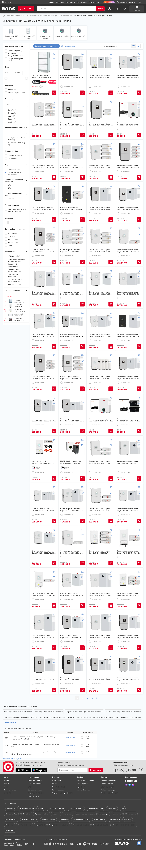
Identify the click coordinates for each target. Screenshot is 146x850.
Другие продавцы (17, 92)
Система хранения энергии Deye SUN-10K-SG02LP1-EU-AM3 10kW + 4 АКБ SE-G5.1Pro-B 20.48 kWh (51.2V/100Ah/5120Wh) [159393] (71, 251)
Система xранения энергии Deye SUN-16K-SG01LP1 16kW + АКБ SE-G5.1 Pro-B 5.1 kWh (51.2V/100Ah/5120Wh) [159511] (72, 552)
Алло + (12, 90)
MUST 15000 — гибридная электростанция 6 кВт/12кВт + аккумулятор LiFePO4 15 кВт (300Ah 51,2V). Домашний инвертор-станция (71, 462)
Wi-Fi (11, 245)
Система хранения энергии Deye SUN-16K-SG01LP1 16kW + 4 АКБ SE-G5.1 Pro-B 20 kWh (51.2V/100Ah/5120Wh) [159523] (44, 124)
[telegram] (128, 770)
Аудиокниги (81, 787)
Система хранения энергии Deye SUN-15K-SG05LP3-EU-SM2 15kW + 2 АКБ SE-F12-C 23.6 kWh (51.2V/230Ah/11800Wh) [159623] (71, 637)
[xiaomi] (46, 844)
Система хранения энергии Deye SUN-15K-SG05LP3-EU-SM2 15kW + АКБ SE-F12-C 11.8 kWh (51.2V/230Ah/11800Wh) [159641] (71, 76)
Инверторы (14, 169)
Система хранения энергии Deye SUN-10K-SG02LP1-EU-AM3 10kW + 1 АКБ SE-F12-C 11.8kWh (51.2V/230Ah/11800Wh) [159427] (43, 335)
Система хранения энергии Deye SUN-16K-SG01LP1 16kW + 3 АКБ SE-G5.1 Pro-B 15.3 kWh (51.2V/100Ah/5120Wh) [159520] (44, 166)
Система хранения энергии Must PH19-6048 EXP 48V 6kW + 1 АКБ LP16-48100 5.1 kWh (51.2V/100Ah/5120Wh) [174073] (128, 124)
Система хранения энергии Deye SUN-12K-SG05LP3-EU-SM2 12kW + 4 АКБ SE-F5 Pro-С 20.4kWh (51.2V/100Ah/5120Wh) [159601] (71, 420)
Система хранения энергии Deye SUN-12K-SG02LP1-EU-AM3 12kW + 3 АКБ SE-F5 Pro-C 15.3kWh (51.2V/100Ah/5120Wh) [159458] (128, 76)
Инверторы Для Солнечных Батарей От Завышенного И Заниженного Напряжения (109, 717)
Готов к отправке (15, 51)
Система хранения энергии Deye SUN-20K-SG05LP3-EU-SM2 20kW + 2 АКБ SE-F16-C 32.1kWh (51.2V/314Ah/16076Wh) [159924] (100, 209)
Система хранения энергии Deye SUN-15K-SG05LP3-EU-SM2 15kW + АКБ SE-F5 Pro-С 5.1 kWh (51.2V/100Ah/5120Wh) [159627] (44, 679)
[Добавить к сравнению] (54, 54)
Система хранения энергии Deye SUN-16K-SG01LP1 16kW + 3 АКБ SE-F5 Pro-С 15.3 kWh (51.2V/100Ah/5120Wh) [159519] (129, 510)
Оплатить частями (59, 787)
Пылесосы (9, 825)
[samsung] (60, 844)
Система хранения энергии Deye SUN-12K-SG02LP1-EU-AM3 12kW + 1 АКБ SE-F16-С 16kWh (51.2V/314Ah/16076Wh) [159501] (101, 637)
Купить (54, 93)
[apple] (50, 844)
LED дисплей (14, 256)
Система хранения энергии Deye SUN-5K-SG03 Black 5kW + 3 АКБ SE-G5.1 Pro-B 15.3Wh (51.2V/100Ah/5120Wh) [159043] (72, 209)
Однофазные (15, 155)
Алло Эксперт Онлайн (85, 781)
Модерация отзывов (36, 793)
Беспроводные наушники (85, 814)
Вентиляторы (115, 819)
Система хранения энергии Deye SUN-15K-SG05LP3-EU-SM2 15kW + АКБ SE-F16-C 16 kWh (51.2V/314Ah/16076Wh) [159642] (71, 679)
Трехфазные (14, 158)
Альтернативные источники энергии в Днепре (41, 16)
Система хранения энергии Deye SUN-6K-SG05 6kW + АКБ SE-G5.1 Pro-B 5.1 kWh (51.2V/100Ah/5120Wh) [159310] (44, 594)
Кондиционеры (99, 819)
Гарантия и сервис (35, 784)
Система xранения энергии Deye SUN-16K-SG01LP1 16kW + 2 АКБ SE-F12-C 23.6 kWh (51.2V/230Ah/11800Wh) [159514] (44, 552)
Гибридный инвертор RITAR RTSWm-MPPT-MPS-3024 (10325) (20, 319)
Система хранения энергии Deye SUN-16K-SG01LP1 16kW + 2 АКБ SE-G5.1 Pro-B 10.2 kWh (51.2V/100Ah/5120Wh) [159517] (100, 510)
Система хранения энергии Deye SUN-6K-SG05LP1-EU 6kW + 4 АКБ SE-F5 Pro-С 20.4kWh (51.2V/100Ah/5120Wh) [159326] (99, 378)
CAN (11, 236)
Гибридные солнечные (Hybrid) (16, 139)
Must (11, 116)
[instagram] (122, 770)
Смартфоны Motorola (96, 808)
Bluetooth (12, 233)
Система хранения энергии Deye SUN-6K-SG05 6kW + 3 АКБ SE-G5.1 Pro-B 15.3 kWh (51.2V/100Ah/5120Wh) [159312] (128, 594)
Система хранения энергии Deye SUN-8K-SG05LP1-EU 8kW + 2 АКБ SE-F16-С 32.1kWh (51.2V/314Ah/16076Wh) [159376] (99, 76)
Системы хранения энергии (15, 173)
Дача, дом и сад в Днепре (15, 16)
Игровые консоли (48, 819)
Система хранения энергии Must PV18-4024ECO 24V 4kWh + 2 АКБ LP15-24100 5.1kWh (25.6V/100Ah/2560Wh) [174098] (129, 420)
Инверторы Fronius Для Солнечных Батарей (57, 717)
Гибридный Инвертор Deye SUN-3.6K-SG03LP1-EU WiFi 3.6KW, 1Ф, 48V (20, 310)
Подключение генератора (13, 275)
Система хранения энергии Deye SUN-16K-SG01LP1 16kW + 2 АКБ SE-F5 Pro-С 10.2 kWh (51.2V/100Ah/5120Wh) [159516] (72, 293)
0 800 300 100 (131, 781)
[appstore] (23, 770)
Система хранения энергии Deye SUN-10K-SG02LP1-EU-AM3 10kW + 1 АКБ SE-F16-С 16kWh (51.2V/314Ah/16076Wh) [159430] (44, 637)
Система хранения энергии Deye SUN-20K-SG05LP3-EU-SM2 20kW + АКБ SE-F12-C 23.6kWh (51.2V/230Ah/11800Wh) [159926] (43, 209)
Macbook (56, 814)
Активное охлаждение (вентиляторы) (16, 260)
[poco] (72, 844)
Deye (12, 110)
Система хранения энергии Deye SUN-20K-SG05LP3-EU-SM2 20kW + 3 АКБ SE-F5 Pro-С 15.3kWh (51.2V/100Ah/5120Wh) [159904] (128, 378)
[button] (40, 94)
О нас (6, 787)
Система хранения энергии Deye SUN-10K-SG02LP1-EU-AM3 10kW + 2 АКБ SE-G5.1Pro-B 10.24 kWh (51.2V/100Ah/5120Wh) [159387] (100, 462)
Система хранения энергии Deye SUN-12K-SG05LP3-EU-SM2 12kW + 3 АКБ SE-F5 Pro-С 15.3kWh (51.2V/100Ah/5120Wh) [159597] (43, 420)
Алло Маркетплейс (108, 781)
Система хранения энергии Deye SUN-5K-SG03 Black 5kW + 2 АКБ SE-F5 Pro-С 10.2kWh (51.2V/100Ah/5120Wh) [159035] (128, 335)
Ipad (122, 808)
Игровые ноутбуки (41, 814)
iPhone (40, 808)
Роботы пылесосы (24, 825)
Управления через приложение (15, 280)
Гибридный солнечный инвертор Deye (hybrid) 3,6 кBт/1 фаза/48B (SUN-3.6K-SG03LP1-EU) (20, 306)
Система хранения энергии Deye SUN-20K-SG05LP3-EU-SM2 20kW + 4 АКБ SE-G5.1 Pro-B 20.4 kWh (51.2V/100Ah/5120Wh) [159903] (128, 166)
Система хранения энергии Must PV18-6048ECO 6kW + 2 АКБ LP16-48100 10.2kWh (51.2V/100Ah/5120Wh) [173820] (100, 420)
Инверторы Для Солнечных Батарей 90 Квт (20, 717)
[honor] (104, 844)
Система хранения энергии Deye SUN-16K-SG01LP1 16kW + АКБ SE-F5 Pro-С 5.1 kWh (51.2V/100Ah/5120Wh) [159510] (129, 462)
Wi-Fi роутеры (130, 814)
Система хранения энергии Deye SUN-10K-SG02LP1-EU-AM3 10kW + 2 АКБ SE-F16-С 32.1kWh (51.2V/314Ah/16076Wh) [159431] (100, 594)
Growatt (12, 113)
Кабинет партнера (108, 790)
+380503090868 (69, 745)
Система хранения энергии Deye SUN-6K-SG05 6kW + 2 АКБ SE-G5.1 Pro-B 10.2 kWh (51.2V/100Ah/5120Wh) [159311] (128, 552)
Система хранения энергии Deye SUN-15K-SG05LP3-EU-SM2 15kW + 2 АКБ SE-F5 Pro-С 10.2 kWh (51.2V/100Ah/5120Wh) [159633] (128, 679)
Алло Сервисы (82, 784)
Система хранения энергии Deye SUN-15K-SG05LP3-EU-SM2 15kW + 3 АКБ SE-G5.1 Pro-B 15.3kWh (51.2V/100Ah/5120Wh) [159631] (43, 251)
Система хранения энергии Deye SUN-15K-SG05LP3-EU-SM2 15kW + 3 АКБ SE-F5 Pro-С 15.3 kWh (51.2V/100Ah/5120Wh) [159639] (100, 679)
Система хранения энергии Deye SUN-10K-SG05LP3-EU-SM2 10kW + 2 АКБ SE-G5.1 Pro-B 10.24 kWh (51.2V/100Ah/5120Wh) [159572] (71, 124)
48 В (11, 199)
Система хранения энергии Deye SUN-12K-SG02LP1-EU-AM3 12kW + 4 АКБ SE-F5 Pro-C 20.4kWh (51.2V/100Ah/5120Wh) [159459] (100, 335)
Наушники (67, 814)
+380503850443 (69, 738)
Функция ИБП (14, 284)
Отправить (39, 8)
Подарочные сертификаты (62, 793)
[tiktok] (141, 770)
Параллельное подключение (14, 270)
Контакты (7, 793)
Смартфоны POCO (76, 808)
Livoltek (12, 122)
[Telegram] (129, 784)
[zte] (79, 844)
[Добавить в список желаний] (54, 59)
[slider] (6, 78)
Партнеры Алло (107, 784)
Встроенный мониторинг (13, 265)
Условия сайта (33, 796)
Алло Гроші (56, 781)
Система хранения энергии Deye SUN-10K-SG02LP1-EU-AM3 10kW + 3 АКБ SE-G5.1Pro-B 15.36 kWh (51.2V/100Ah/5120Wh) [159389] (100, 251)
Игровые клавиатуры (30, 819)
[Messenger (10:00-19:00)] (133, 784)
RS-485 (13, 242)
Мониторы (117, 814)
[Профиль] (110, 8)
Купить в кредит (58, 790)
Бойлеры (127, 819)
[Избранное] (125, 8)
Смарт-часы (64, 819)
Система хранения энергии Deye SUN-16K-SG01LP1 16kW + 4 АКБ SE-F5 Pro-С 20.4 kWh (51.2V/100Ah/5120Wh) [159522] (44, 510)
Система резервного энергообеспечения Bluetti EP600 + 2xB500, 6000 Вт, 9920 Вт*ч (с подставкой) (44, 76)
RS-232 (13, 239)
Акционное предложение (15, 55)
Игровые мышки (11, 819)
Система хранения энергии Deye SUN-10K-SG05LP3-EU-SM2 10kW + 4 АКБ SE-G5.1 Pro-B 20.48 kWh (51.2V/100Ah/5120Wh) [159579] (71, 378)
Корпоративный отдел (109, 793)
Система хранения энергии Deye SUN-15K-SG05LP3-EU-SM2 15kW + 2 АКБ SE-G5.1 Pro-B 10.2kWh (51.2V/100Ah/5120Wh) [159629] (100, 124)
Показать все (8, 722)
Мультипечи (40, 825)
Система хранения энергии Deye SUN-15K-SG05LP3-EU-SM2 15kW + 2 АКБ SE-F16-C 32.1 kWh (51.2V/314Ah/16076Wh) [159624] (128, 637)
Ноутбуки (26, 814)
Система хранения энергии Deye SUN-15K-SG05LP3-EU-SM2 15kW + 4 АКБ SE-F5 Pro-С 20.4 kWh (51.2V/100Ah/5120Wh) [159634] (71, 335)
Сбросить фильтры (68, 46)
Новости (7, 784)
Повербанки (9, 830)
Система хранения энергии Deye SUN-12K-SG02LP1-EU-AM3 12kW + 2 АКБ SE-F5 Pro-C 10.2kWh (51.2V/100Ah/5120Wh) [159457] (71, 166)
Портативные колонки (81, 819)
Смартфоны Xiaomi (26, 808)
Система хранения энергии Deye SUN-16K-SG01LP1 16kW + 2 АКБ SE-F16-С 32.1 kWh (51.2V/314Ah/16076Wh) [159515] (72, 510)
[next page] (97, 698)
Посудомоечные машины (58, 825)
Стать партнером (107, 787)
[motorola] (90, 844)
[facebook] (115, 770)
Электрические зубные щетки (124, 825)
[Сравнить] (117, 8)
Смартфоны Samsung (56, 808)
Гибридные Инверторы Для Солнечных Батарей (84, 712)
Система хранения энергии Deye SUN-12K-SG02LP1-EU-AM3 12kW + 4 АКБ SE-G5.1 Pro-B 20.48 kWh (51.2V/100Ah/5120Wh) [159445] (100, 166)
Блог (29, 787)
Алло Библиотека (83, 790)
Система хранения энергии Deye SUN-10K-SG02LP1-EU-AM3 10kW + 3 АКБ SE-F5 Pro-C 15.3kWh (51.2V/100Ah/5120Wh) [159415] (128, 293)
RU (140, 2)
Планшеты (112, 808)
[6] (40, 86)
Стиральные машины (81, 825)
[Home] (4, 16)
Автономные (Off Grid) (16, 144)
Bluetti (11, 119)
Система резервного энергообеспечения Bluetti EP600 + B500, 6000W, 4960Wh (21, 301)
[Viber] (126, 784)
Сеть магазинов (10, 790)
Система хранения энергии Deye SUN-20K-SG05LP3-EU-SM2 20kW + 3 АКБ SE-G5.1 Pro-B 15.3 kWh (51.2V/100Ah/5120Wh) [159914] (43, 378)
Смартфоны (10, 808)
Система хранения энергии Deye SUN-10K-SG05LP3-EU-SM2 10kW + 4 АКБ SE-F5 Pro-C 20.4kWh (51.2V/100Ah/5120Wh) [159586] (128, 209)
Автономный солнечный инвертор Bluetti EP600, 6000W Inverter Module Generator (20, 315)
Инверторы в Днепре (66, 16)
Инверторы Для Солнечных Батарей (18, 712)
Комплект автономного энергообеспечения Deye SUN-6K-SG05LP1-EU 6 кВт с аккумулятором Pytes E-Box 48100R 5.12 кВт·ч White (44, 462)
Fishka (54, 784)
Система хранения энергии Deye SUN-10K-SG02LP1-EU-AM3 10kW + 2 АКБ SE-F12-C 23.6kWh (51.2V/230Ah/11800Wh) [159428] (71, 594)
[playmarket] (39, 770)
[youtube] (134, 770)
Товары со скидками (15, 60)
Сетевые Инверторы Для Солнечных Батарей (123, 712)
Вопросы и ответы (35, 790)
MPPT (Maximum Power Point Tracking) (17, 210)
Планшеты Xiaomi (12, 814)
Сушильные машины (101, 825)
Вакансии (7, 781)
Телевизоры (103, 814)
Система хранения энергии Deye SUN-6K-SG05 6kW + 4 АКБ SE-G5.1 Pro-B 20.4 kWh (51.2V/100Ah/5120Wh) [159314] (100, 552)
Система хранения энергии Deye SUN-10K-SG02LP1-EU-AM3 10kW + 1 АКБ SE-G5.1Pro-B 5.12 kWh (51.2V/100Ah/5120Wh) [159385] (128, 251)
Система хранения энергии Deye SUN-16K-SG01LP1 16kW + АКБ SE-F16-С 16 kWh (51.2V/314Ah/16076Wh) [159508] (44, 293)
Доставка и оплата (35, 781)
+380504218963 (69, 753)
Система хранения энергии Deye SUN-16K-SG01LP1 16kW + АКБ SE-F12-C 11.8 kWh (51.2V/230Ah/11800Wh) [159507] (100, 293)
